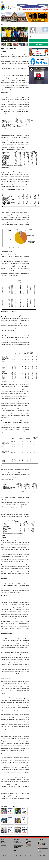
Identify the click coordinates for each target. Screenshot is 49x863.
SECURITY (10, 817)
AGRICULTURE (25, 827)
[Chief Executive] (32, 30)
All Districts (3, 842)
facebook (29, 841)
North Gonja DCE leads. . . (24, 821)
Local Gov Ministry (17, 842)
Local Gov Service (17, 846)
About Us (3, 841)
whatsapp (29, 846)
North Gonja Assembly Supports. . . (24, 811)
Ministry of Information (18, 845)
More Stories (10, 813)
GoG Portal (16, 841)
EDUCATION (10, 808)
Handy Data (39, 44)
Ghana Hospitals (17, 848)
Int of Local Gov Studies (18, 843)
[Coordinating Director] (45, 30)
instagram (29, 845)
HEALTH (23, 808)
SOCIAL (23, 817)
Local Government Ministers (39, 41)
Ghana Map (3, 845)
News (2, 843)
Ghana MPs (16, 847)
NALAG (15, 850)
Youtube (29, 844)
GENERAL (10, 827)
